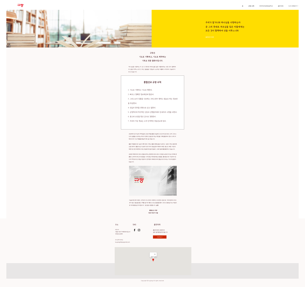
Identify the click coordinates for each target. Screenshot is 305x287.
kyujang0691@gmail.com (122, 242)
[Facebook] (134, 230)
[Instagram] (139, 230)
